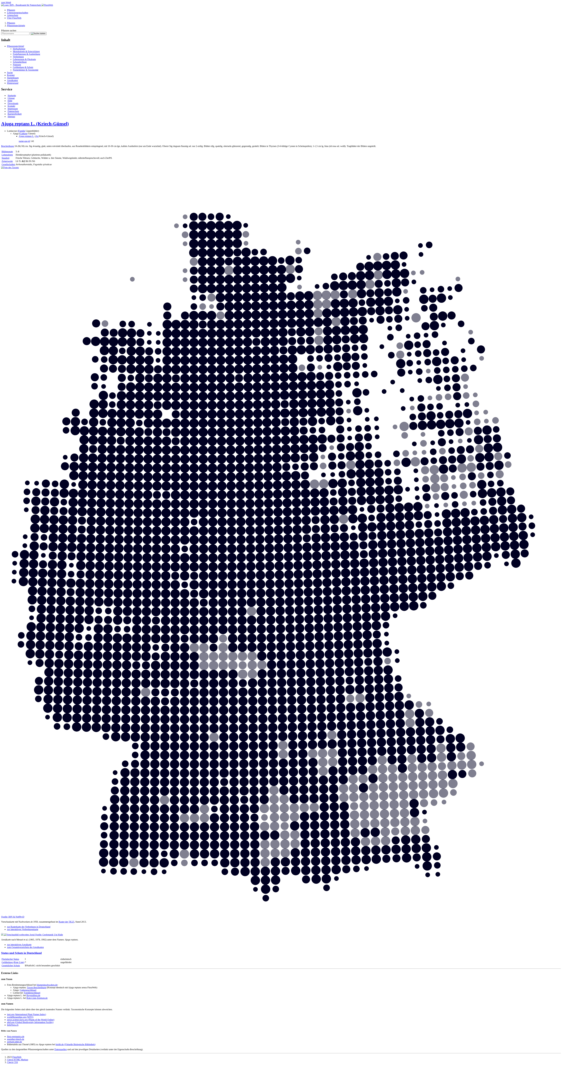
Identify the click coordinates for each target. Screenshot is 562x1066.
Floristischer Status (10, 959)
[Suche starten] (38, 33)
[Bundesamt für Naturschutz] (21, 5)
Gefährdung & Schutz (23, 67)
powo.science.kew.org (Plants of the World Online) (30, 1019)
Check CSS (12, 1062)
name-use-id (24, 141)
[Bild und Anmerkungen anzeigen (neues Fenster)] (10, 167)
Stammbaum (13, 78)
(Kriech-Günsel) (35, 123)
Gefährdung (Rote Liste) (13, 962)
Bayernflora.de (33, 995)
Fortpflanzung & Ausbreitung (26, 54)
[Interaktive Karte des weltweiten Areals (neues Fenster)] (18, 934)
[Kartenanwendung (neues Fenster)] (281, 914)
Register (11, 75)
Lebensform (7, 155)
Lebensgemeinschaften (17, 12)
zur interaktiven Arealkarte (19, 944)
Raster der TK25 (66, 922)
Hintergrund (12, 83)
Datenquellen (60, 1049)
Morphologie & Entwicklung (26, 51)
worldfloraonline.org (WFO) (20, 1017)
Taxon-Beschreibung (36, 987)
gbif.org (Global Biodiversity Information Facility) (30, 1022)
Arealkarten (12, 80)
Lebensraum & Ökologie (24, 59)
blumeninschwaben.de (47, 985)
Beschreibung (7, 146)
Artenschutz (12, 15)
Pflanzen (11, 10)
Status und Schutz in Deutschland (21, 952)
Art (37, 136)
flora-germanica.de (15, 1036)
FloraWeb (16, 1057)
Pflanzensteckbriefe (16, 25)
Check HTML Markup (17, 1059)
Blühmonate (7, 151)
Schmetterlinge (20, 62)
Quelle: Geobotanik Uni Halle (49, 934)
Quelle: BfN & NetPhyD (12, 917)
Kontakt (11, 106)
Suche (10, 72)
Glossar (11, 98)
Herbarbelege (19, 49)
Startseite (12, 95)
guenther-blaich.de (15, 1039)
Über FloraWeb (14, 18)
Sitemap (11, 116)
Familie (21, 131)
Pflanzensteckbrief (15, 46)
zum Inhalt (6, 2)
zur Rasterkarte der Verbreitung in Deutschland (28, 927)
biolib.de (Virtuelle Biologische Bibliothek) (75, 1044)
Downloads (13, 103)
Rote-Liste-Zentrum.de (37, 998)
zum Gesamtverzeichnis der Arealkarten (25, 947)
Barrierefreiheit (15, 114)
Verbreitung (18, 56)
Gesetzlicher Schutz (11, 965)
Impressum (13, 108)
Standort (5, 158)
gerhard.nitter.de (14, 1042)
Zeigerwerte (7, 161)
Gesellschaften (8, 164)
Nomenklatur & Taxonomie (25, 70)
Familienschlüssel (32, 993)
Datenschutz (13, 111)
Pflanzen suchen (8, 30)
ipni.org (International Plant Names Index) (26, 1014)
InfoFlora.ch (12, 1025)
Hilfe (10, 101)
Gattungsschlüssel (28, 990)
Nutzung (17, 64)
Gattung (23, 133)
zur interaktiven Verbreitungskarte (22, 929)
